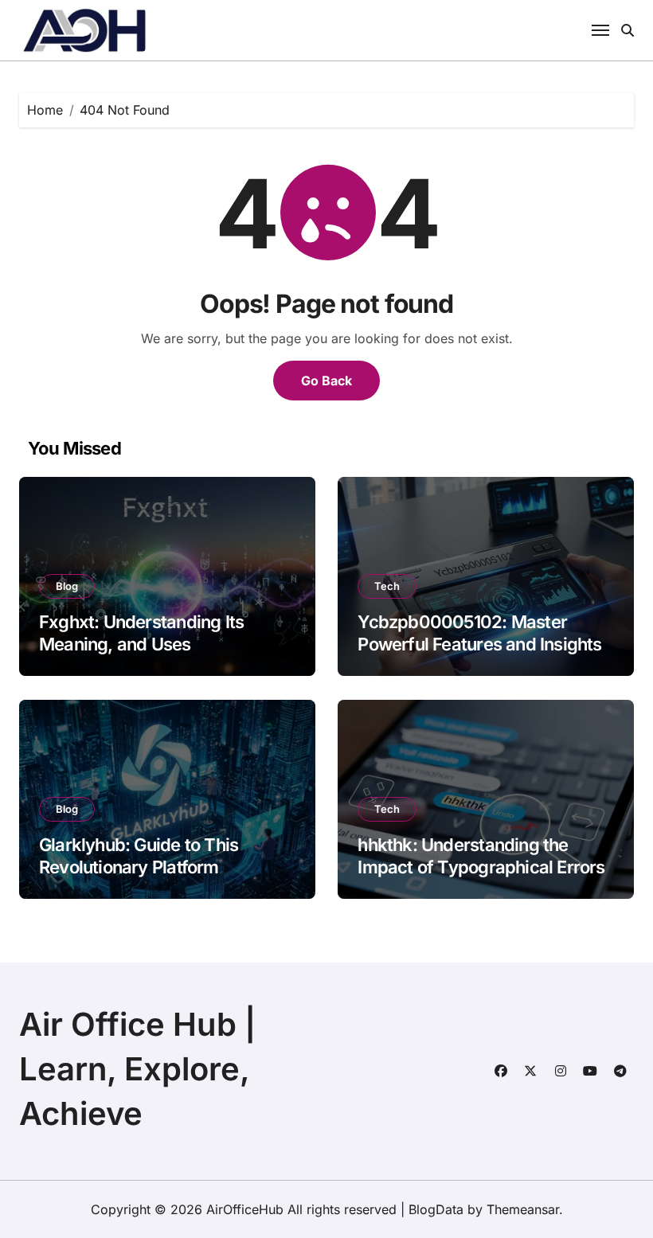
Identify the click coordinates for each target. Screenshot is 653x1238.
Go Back (326, 381)
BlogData (436, 1209)
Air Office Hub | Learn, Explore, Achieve (137, 1069)
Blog (67, 586)
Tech (387, 586)
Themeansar (523, 1209)
